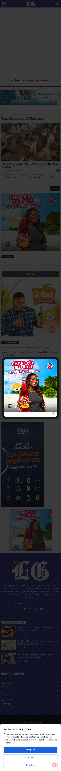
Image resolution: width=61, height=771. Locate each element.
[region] (30, 747)
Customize (30, 757)
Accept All (30, 749)
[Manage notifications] (54, 765)
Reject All (30, 765)
